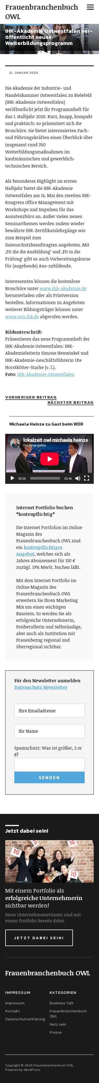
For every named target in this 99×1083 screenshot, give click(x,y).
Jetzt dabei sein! (39, 938)
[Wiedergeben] (12, 478)
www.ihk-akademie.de (63, 288)
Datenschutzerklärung (25, 1019)
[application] (49, 459)
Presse (56, 1032)
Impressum (14, 1003)
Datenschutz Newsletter (40, 687)
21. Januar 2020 (23, 72)
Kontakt (12, 1011)
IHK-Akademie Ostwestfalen (46, 374)
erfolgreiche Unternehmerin (43, 898)
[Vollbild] (86, 478)
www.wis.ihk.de (22, 317)
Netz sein (58, 1024)
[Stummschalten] (78, 478)
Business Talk (62, 1003)
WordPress (32, 1069)
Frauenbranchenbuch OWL (41, 11)
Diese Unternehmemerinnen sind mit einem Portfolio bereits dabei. (43, 918)
